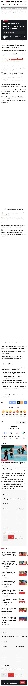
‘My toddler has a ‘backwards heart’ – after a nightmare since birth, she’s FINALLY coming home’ (13, 486)
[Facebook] (4, 435)
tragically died (15, 45)
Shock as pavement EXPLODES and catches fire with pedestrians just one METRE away (14, 382)
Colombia (15, 394)
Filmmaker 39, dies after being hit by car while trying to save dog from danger (9, 583)
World (5, 20)
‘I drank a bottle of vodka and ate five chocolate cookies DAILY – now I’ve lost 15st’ (9, 554)
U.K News (13, 499)
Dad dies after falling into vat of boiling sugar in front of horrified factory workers (9, 591)
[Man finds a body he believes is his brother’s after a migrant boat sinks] (23, 600)
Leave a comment (22, 422)
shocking (3, 396)
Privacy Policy (6, 683)
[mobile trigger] (2, 2)
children (10, 394)
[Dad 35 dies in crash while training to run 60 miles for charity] (23, 573)
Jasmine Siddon (9, 36)
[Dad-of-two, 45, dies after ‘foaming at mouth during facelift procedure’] (23, 610)
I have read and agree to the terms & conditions (19, 538)
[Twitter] (11, 435)
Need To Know (14, 1)
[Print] (13, 32)
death (20, 394)
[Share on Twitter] (8, 32)
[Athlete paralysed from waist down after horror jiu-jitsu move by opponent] (14, 453)
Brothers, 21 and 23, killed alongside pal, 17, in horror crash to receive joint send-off (13, 475)
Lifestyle (6, 499)
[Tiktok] (24, 435)
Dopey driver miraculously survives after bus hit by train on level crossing (12, 60)
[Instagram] (17, 435)
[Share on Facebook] (6, 32)
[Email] (11, 32)
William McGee (7, 466)
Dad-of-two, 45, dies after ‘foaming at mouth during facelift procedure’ (8, 610)
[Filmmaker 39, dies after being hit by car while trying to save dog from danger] (23, 582)
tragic (8, 396)
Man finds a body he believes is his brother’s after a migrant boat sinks (9, 601)
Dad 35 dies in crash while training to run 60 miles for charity (8, 573)
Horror (24, 394)
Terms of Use (14, 683)
